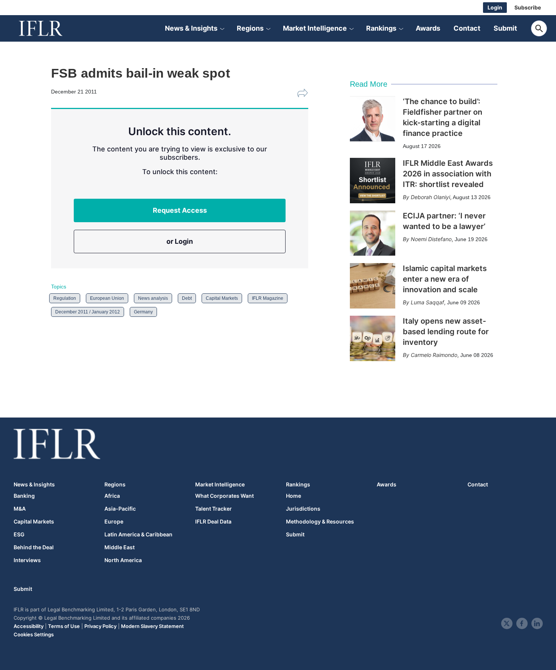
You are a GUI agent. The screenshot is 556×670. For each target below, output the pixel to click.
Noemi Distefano (431, 239)
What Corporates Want (224, 496)
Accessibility (28, 626)
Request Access (180, 210)
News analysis (153, 298)
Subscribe (527, 7)
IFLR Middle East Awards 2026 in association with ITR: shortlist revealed (448, 174)
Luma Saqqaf (427, 302)
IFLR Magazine (267, 298)
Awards (428, 28)
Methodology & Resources (320, 521)
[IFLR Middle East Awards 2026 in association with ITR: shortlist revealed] (372, 180)
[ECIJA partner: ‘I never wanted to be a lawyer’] (372, 233)
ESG (19, 534)
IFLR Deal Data (213, 521)
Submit (505, 28)
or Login (179, 241)
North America (123, 560)
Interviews (27, 560)
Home (293, 496)
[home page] (49, 28)
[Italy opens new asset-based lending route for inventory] (372, 338)
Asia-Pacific (120, 508)
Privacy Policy (100, 626)
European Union (107, 298)
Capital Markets (222, 298)
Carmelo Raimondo (434, 355)
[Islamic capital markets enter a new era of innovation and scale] (372, 286)
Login (495, 7)
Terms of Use (64, 626)
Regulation (64, 298)
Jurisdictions (303, 508)
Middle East (119, 547)
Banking (24, 496)
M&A (20, 508)
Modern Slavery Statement (152, 626)
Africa (112, 496)
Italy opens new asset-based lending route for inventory (446, 331)
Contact (466, 28)
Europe (113, 521)
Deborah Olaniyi (430, 197)
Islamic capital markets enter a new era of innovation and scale (445, 279)
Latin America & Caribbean (138, 534)
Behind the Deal (34, 547)
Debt (187, 298)
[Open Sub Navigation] (222, 28)
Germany (143, 312)
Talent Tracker (213, 508)
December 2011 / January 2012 (87, 312)
